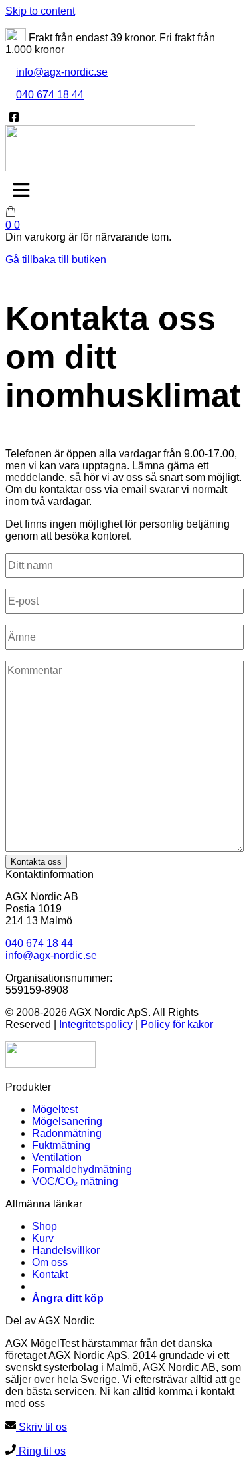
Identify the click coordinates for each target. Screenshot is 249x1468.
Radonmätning (67, 1133)
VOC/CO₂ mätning (75, 1181)
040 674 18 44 (50, 94)
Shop (44, 1226)
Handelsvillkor (66, 1250)
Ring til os (41, 1451)
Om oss (50, 1262)
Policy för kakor (177, 1024)
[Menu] (21, 190)
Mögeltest (55, 1109)
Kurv (43, 1238)
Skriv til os (41, 1427)
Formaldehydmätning (82, 1169)
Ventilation (57, 1157)
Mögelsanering (67, 1121)
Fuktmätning (61, 1145)
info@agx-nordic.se (62, 72)
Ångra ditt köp (68, 1298)
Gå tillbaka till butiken (55, 259)
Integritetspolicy (96, 1024)
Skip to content (40, 11)
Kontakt (50, 1274)
